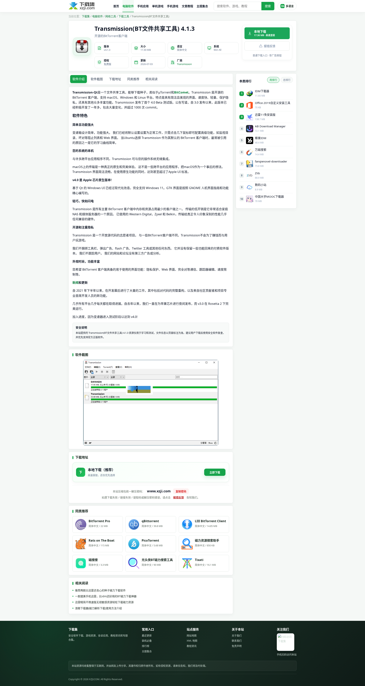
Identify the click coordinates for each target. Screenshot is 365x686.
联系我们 (237, 640)
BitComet (181, 92)
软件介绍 (78, 79)
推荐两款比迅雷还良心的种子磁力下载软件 (100, 590)
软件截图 (97, 79)
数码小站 (260, 185)
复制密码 (181, 491)
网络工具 (110, 16)
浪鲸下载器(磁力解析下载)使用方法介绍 (98, 608)
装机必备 (147, 640)
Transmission (184, 64)
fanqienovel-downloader (271, 161)
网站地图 (192, 635)
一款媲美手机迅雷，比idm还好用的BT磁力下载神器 (105, 596)
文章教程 (187, 6)
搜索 (268, 6)
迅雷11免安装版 (265, 114)
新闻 (75, 282)
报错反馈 (269, 46)
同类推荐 (133, 79)
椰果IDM (260, 138)
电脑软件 (128, 6)
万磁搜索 (260, 149)
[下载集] (89, 6)
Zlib (257, 173)
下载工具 (123, 16)
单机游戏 (157, 6)
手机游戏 (172, 6)
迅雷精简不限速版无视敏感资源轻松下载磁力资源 (104, 602)
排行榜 (145, 646)
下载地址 (115, 79)
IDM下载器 (262, 91)
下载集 (86, 16)
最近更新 (147, 635)
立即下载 (214, 472)
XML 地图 (192, 640)
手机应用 (143, 6)
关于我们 (237, 635)
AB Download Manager (270, 126)
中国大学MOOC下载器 (269, 196)
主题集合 (202, 6)
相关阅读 (151, 79)
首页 (116, 6)
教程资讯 (192, 646)
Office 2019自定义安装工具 (272, 103)
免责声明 (237, 646)
